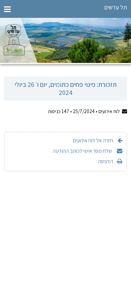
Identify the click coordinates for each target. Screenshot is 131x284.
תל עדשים (115, 7)
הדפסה (105, 161)
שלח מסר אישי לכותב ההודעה (83, 150)
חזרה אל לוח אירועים (93, 140)
